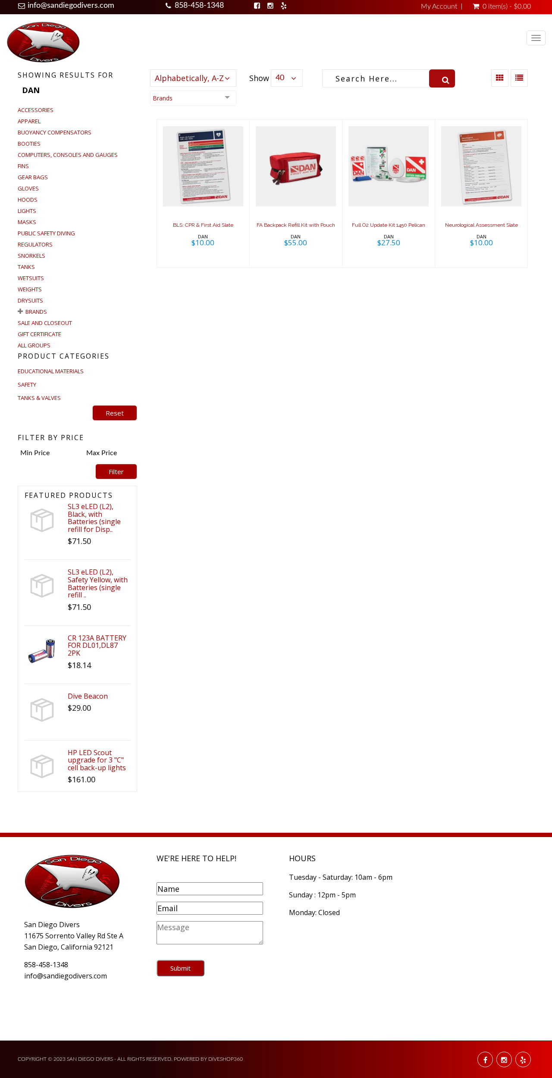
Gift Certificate (39, 334)
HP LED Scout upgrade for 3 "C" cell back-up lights (97, 760)
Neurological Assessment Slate (481, 225)
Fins (23, 166)
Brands (36, 312)
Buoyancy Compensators (54, 132)
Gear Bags (33, 177)
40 (280, 78)
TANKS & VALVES (39, 398)
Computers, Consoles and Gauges (68, 155)
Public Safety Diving (46, 233)
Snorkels (31, 255)
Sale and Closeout (45, 323)
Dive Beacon (88, 696)
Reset (115, 413)
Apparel (29, 121)
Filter (116, 471)
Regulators (35, 244)
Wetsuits (31, 278)
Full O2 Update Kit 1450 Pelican (388, 225)
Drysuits (30, 300)
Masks (27, 222)
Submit (180, 968)
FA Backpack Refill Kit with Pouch (296, 225)
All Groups (34, 345)
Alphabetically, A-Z (189, 78)
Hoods (28, 199)
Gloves (28, 188)
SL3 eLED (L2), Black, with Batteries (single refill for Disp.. (94, 518)
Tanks (26, 267)
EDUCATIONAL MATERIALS (51, 371)
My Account (439, 6)
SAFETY (27, 384)
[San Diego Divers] (43, 41)
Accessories (35, 110)
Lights (27, 211)
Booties (29, 143)
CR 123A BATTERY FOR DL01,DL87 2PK (97, 645)
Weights (30, 289)
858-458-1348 (199, 5)
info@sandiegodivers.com (71, 5)
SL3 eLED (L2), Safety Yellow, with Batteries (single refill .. (98, 583)
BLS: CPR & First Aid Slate (203, 225)
